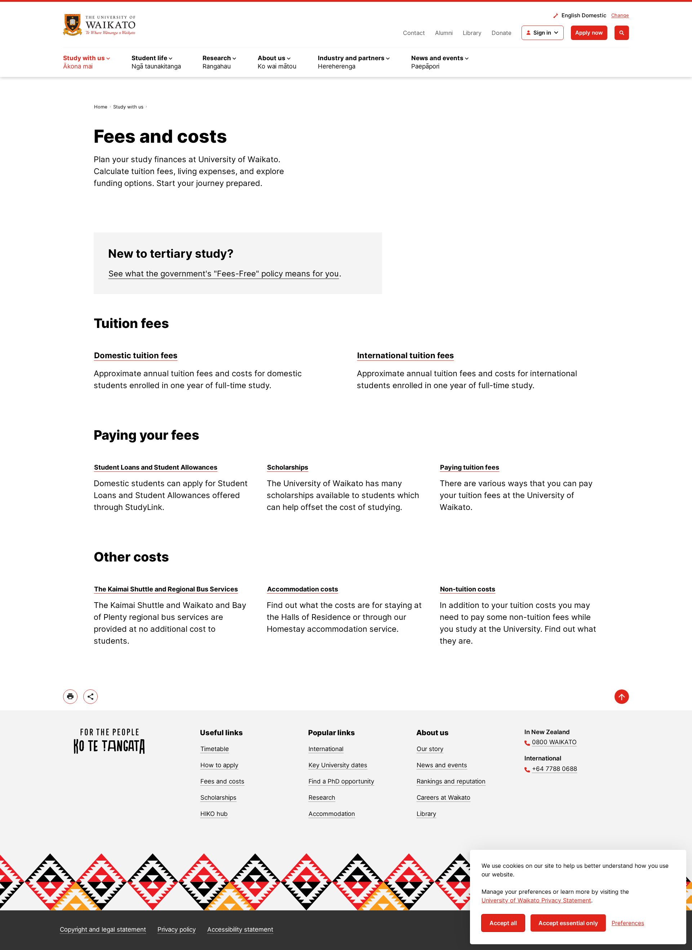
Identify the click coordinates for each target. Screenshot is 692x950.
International (326, 749)
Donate (501, 32)
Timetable (214, 749)
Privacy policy (177, 929)
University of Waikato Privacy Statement (536, 900)
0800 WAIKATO (554, 742)
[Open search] (622, 33)
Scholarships (218, 797)
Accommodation (332, 813)
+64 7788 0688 (554, 768)
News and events (442, 765)
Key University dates (338, 765)
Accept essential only (568, 923)
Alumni (444, 32)
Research (322, 797)
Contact (414, 32)
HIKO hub (214, 813)
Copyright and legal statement (103, 929)
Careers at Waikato (443, 797)
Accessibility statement (240, 929)
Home (100, 106)
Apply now (589, 32)
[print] (70, 696)
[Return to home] (99, 25)
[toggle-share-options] (90, 696)
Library (472, 32)
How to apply (219, 765)
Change (620, 15)
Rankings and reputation (451, 781)
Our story (430, 749)
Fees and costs (222, 781)
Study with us (128, 106)
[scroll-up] (622, 696)
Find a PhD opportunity (341, 781)
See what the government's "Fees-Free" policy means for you (223, 273)
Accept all (503, 923)
